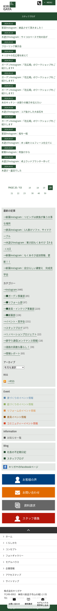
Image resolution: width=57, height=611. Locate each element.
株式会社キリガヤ (13, 591)
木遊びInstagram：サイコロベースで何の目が (25, 37)
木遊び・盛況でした (12, 170)
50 (45, 193)
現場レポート (13, 353)
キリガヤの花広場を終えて (15, 55)
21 (12, 193)
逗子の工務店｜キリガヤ (9, 4)
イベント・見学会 (15, 321)
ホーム (9, 536)
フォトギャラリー (14, 556)
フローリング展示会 (12, 46)
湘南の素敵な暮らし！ (18, 347)
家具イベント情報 (16, 417)
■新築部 (10, 315)
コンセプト (11, 549)
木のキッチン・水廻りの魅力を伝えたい (21, 102)
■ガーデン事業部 (15, 296)
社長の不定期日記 (16, 452)
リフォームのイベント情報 (21, 410)
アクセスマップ (13, 575)
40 (39, 193)
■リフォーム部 (14, 302)
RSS (12, 381)
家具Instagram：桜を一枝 (15, 134)
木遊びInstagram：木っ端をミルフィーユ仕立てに (27, 143)
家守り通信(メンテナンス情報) (22, 340)
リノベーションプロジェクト (21, 334)
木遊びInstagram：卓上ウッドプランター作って (26, 161)
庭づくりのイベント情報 (20, 404)
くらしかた (11, 543)
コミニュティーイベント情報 (22, 423)
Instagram (11, 289)
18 (38, 188)
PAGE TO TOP (28, 530)
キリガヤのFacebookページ (23, 467)
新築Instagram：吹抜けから (16, 152)
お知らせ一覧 (14, 438)
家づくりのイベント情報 (20, 398)
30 (32, 193)
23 (24, 193)
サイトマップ (12, 581)
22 (18, 193)
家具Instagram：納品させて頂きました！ (22, 28)
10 (30, 188)
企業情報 (10, 568)
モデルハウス (12, 562)
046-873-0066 (39, 3)
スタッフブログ (28, 16)
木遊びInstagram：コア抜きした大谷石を (22, 112)
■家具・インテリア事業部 (20, 309)
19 (44, 188)
